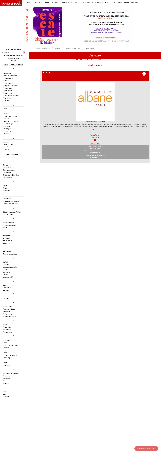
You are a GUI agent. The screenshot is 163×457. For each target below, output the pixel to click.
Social (5, 360)
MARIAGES (99, 3)
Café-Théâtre (7, 147)
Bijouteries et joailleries (11, 121)
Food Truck (7, 199)
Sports (5, 363)
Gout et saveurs (9, 214)
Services (6, 353)
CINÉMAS (74, 3)
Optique (6, 298)
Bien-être (6, 119)
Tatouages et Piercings (11, 373)
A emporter (7, 73)
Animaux (6, 81)
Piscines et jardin (9, 309)
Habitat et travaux (9, 225)
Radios (5, 325)
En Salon (77, 48)
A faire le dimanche (10, 76)
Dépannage (7, 172)
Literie (5, 269)
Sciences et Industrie (10, 345)
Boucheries (7, 126)
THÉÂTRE (55, 3)
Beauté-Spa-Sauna (10, 116)
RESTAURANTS (110, 3)
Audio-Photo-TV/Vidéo (11, 96)
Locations (6, 272)
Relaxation (7, 327)
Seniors (5, 350)
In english (6, 238)
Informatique (7, 241)
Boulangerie (7, 129)
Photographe (7, 306)
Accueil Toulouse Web (43, 48)
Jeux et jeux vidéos (10, 254)
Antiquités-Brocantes (10, 86)
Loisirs (5, 274)
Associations (7, 91)
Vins (4, 394)
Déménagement (9, 170)
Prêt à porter (7, 314)
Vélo (4, 391)
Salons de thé (8, 340)
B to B (5, 109)
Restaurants (7, 332)
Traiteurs (6, 381)
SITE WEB (95, 137)
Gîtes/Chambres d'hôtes (12, 212)
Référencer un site (14, 58)
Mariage (6, 285)
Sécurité (6, 348)
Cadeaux (6, 142)
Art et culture (7, 88)
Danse (5, 165)
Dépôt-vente (7, 177)
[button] (12, 25)
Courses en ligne (9, 157)
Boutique (6, 134)
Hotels (5, 228)
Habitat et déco (8, 223)
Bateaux (6, 114)
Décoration (7, 167)
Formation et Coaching (11, 201)
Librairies (6, 265)
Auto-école (7, 98)
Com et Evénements (10, 152)
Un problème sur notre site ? (146, 448)
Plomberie (6, 311)
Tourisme (6, 378)
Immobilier (6, 236)
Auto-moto (6, 101)
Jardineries (7, 251)
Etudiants (6, 191)
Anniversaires (8, 83)
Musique (6, 290)
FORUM (127, 3)
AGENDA (47, 3)
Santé (5, 343)
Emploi (5, 186)
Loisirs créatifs (8, 277)
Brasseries (7, 131)
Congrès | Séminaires (11, 154)
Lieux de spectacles (10, 267)
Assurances (7, 93)
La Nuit (5, 262)
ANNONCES (65, 3)
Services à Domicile (10, 355)
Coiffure (6, 149)
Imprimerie (7, 243)
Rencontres (7, 330)
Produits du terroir (9, 316)
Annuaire (57, 48)
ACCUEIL (30, 3)
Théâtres (6, 383)
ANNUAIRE (38, 3)
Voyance (6, 396)
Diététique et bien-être (11, 175)
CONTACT (134, 3)
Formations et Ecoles (10, 204)
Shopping (6, 358)
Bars (4, 111)
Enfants (5, 188)
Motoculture (7, 288)
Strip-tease (7, 365)
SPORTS (90, 3)
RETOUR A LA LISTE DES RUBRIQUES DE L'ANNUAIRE (95, 60)
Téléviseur (6, 376)
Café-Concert (8, 144)
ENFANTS (82, 3)
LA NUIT (120, 3)
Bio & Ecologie (8, 124)
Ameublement (8, 78)
